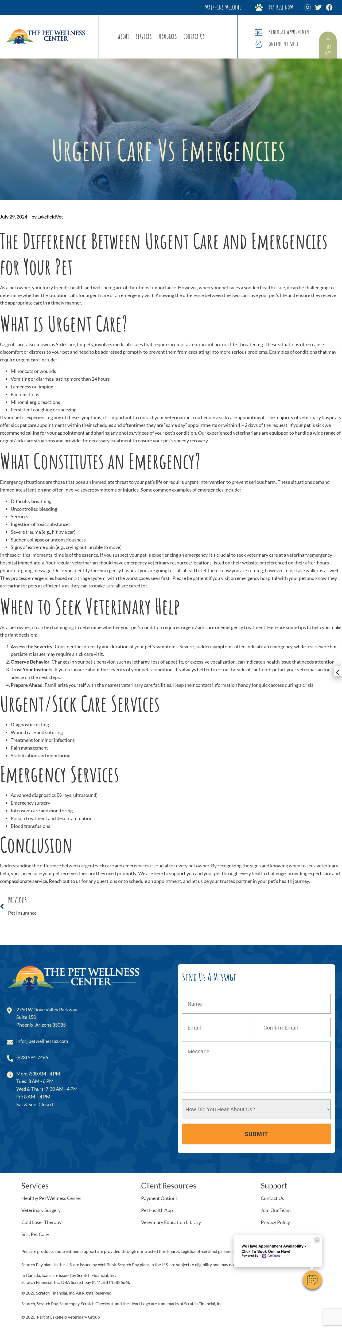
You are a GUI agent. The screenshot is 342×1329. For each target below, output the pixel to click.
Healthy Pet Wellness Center (51, 1198)
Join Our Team (276, 1210)
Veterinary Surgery (41, 1210)
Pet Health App (157, 1210)
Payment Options (159, 1198)
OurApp (327, 49)
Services (144, 36)
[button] (312, 1279)
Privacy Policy (275, 1222)
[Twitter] (318, 7)
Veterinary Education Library (171, 1222)
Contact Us (194, 36)
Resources (167, 36)
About (124, 36)
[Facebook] (329, 7)
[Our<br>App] (328, 37)
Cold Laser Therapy (41, 1222)
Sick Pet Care (35, 1234)
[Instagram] (307, 7)
